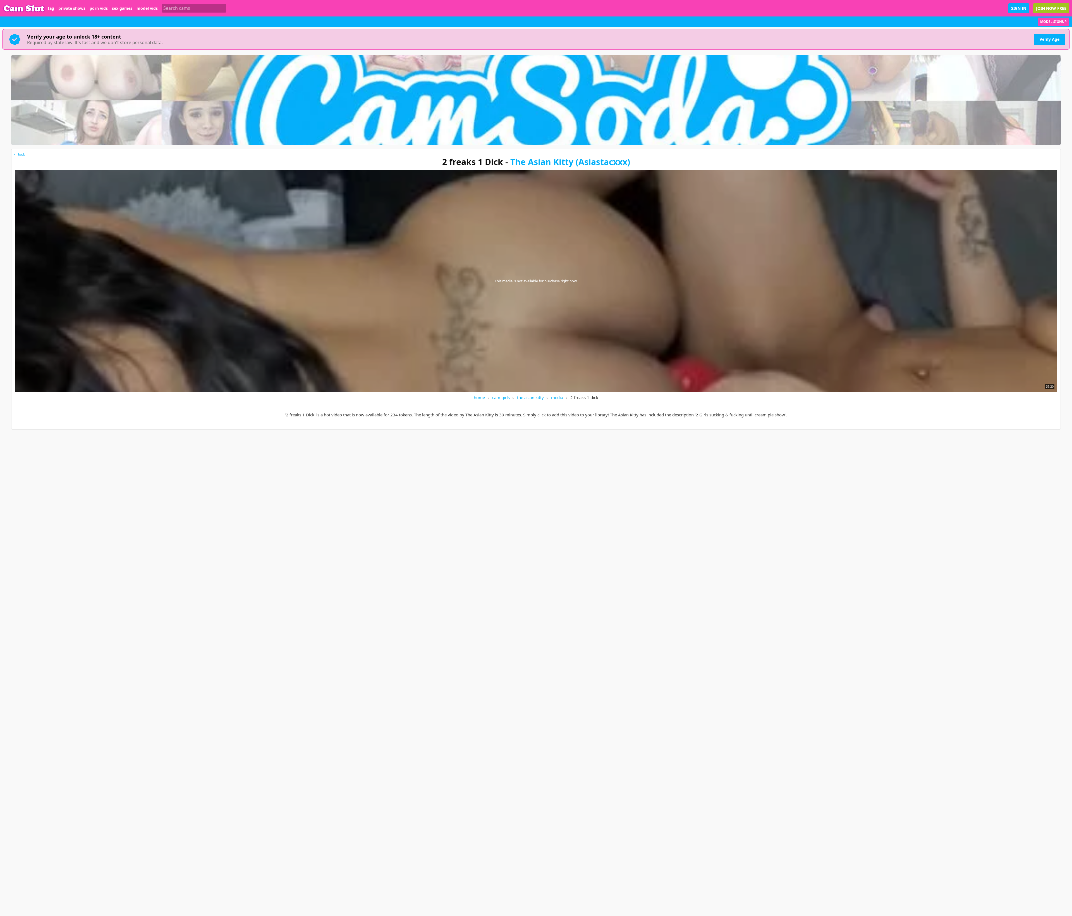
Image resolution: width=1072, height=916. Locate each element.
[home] (24, 8)
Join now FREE (1051, 8)
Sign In (1018, 8)
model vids (147, 8)
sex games (122, 8)
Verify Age (1049, 39)
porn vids (99, 8)
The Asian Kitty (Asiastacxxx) (570, 162)
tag (51, 8)
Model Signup (1053, 21)
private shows (71, 8)
